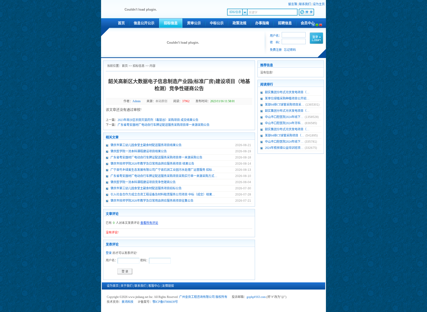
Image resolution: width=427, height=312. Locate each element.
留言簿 (292, 4)
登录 (109, 253)
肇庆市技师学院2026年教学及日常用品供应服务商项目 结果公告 (152, 163)
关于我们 (126, 286)
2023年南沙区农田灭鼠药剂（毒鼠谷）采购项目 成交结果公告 (158, 120)
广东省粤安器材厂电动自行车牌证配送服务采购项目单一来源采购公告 (164, 125)
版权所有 (221, 297)
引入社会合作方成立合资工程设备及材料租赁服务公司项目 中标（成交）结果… (162, 194)
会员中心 (308, 23)
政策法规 (239, 23)
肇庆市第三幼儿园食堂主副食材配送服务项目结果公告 (146, 145)
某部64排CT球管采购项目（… (284, 135)
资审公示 (194, 23)
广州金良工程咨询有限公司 (197, 297)
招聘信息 (285, 23)
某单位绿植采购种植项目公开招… (287, 98)
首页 (121, 23)
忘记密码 (290, 50)
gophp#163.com (256, 297)
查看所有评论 (149, 223)
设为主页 (319, 4)
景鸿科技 (127, 302)
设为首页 (113, 286)
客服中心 (154, 286)
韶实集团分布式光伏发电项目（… (287, 92)
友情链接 (168, 286)
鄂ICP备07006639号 (165, 302)
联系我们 (305, 4)
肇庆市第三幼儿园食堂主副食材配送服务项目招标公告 (146, 188)
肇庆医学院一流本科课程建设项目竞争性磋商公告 (143, 182)
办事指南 (262, 23)
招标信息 (171, 23)
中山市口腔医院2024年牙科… (284, 123)
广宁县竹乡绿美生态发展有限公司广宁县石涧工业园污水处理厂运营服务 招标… (162, 170)
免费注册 (276, 50)
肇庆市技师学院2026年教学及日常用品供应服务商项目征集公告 (151, 200)
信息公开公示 (144, 23)
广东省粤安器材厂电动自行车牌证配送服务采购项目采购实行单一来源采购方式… (163, 176)
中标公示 (217, 23)
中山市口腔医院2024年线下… (284, 117)
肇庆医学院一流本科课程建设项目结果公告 (138, 151)
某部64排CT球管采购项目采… (284, 104)
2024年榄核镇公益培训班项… (284, 148)
